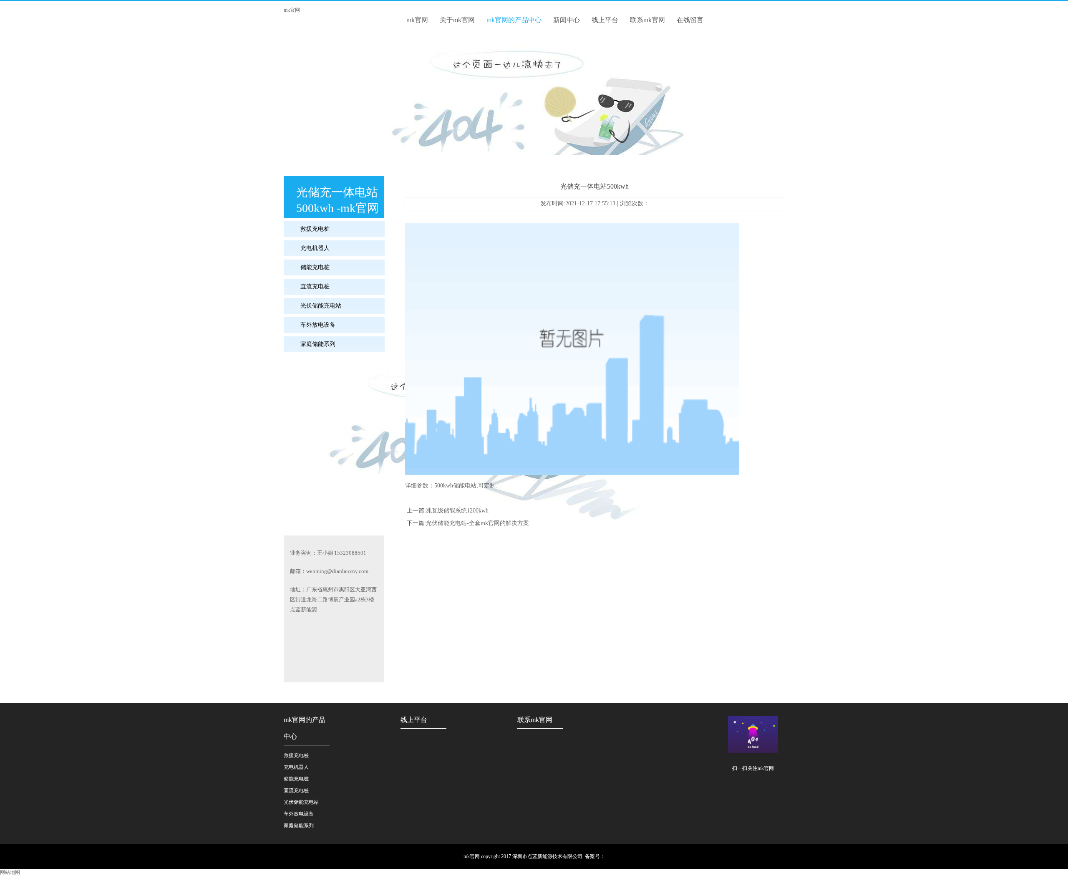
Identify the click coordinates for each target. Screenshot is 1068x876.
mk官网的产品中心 (514, 19)
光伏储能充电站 (320, 306)
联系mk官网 (647, 19)
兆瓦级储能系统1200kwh (457, 510)
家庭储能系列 (317, 344)
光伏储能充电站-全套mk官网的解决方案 (477, 523)
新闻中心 (566, 19)
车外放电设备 (317, 325)
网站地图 (10, 872)
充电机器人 (315, 248)
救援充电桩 (315, 229)
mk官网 (292, 10)
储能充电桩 (315, 267)
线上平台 (605, 19)
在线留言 (690, 19)
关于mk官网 (457, 19)
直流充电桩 (315, 286)
